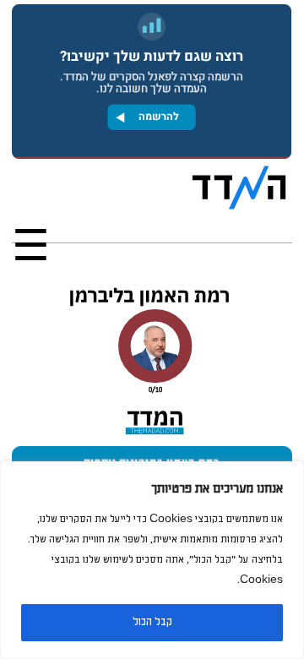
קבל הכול (152, 622)
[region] (152, 560)
